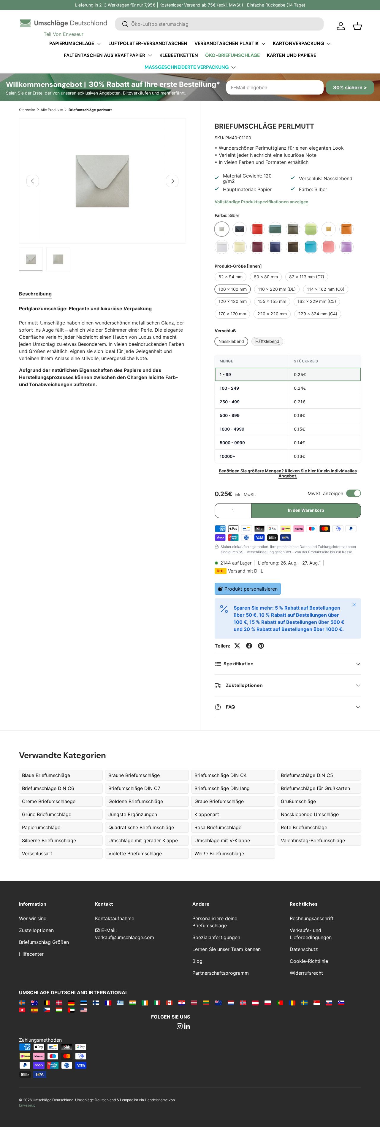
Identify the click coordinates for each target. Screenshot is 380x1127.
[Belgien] (47, 1002)
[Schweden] (304, 1002)
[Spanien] (34, 1010)
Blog (197, 961)
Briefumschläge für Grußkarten (315, 788)
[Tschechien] (47, 1010)
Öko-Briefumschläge (232, 55)
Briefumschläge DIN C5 (307, 775)
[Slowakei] (329, 1002)
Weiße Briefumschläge (219, 853)
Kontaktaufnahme (114, 918)
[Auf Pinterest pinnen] (261, 646)
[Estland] (83, 1002)
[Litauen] (206, 1002)
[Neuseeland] (218, 1002)
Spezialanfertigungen (216, 937)
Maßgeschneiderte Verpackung (187, 67)
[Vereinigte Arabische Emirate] (71, 1010)
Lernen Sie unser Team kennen (226, 949)
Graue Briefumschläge (219, 801)
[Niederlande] (231, 1002)
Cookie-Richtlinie (309, 961)
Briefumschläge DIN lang (222, 788)
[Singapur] (317, 1002)
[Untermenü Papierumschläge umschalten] (98, 43)
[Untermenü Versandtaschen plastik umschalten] (263, 43)
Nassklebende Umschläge (310, 814)
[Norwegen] (243, 1002)
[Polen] (268, 1002)
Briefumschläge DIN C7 (134, 788)
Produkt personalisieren (251, 589)
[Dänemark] (59, 1002)
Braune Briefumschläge (134, 775)
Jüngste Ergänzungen (132, 814)
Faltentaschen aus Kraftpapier (104, 55)
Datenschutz (304, 949)
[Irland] (145, 1002)
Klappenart (206, 814)
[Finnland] (96, 1002)
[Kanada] (169, 1002)
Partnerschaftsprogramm (220, 973)
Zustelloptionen (36, 930)
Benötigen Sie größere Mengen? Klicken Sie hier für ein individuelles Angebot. (288, 473)
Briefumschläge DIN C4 (220, 775)
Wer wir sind (33, 918)
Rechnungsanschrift (312, 918)
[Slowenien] (341, 1002)
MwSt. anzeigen (325, 493)
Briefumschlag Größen (44, 942)
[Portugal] (280, 1002)
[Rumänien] (292, 1002)
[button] (357, 26)
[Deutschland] (71, 1002)
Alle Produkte (52, 110)
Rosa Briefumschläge (217, 827)
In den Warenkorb (306, 510)
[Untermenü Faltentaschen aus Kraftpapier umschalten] (149, 55)
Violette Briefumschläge (135, 853)
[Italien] (157, 1002)
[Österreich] (255, 1002)
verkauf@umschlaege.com (124, 937)
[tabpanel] (102, 346)
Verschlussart (37, 853)
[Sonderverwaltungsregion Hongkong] (22, 1010)
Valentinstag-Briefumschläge (313, 840)
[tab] (35, 293)
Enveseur (26, 1105)
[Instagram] (180, 1027)
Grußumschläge (298, 801)
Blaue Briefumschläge (46, 775)
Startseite (27, 110)
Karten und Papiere (291, 55)
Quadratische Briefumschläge (141, 827)
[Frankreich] (108, 1002)
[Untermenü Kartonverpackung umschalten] (328, 43)
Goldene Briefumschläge (135, 801)
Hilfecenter (31, 954)
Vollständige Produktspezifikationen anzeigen (261, 201)
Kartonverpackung (298, 43)
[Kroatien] (181, 1002)
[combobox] (219, 24)
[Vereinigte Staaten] (83, 1010)
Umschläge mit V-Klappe (222, 840)
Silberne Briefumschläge (49, 840)
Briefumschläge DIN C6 (48, 788)
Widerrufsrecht (306, 973)
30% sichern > (350, 87)
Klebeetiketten (178, 55)
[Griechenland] (120, 1002)
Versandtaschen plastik (226, 43)
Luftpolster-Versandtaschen (147, 43)
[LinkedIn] (187, 1027)
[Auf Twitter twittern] (237, 646)
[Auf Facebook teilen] (249, 646)
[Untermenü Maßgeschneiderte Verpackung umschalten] (233, 67)
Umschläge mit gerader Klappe (143, 840)
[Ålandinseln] (22, 1002)
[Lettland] (194, 1002)
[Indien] (132, 1002)
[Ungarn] (59, 1010)
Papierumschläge (71, 43)
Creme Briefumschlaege (48, 801)
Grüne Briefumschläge (46, 814)
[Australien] (34, 1002)
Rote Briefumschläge (304, 827)
